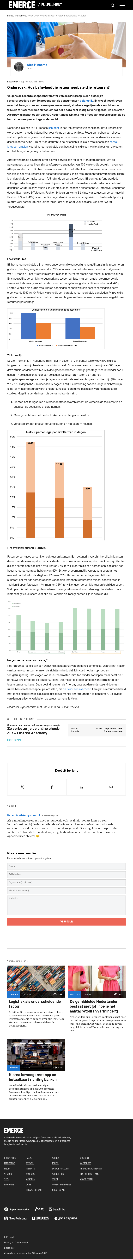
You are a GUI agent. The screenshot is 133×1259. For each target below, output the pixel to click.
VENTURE (8, 1174)
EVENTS (30, 1163)
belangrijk (86, 100)
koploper (53, 128)
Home (10, 16)
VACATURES (85, 1163)
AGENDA (55, 1158)
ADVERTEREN (86, 1179)
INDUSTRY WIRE (59, 1190)
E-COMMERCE (10, 1158)
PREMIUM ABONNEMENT (91, 1169)
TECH (6, 1179)
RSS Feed (9, 1237)
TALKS (29, 1158)
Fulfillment (51, 5)
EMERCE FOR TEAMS (89, 1174)
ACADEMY (30, 1179)
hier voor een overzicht (77, 689)
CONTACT (84, 1158)
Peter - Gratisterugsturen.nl (23, 815)
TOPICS (55, 1163)
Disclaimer (9, 1248)
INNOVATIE (9, 1185)
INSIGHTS (30, 1169)
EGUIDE (55, 1179)
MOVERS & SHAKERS (61, 1185)
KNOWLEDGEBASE (34, 1190)
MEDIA (7, 1169)
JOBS (28, 1185)
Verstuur (66, 922)
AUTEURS (30, 1174)
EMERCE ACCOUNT (60, 1169)
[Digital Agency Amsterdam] (17, 1209)
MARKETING (9, 1163)
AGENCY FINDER (59, 1174)
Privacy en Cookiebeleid (16, 1243)
